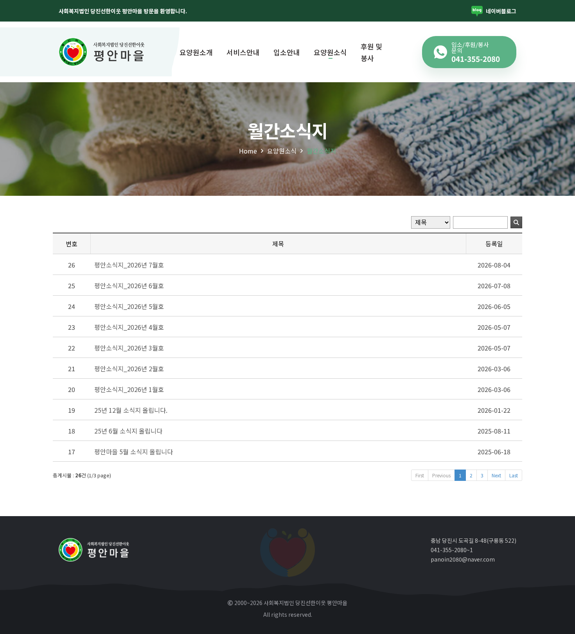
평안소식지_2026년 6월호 (129, 285)
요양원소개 (196, 52)
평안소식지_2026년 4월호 (129, 327)
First (419, 475)
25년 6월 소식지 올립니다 (128, 430)
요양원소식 (330, 52)
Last (513, 475)
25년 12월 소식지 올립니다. (130, 410)
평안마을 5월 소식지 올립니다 (133, 451)
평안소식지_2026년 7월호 (129, 264)
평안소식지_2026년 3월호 (129, 347)
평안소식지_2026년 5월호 (129, 306)
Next (496, 475)
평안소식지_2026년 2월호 (129, 368)
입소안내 (286, 52)
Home (248, 150)
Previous (441, 475)
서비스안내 (243, 52)
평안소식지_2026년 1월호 (129, 389)
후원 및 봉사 (371, 52)
